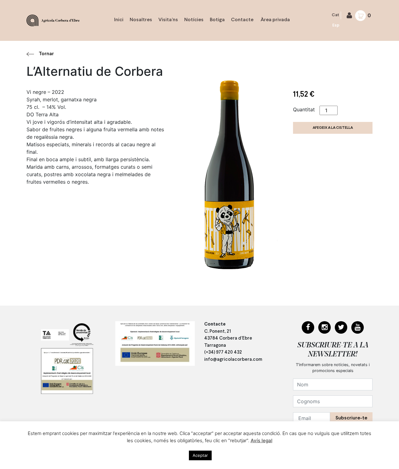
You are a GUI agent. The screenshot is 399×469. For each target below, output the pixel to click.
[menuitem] (335, 15)
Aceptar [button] (200, 455)
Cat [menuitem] (335, 15)
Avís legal (261, 440)
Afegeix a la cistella (333, 128)
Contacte (242, 19)
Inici (118, 19)
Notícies (194, 19)
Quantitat (304, 109)
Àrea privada (275, 19)
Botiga (217, 19)
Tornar (46, 53)
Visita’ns (168, 19)
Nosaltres (141, 19)
